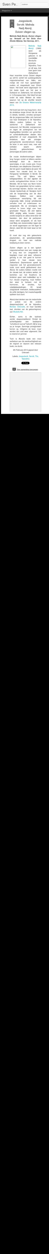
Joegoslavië (23, 356)
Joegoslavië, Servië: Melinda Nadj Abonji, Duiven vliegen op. (25, 26)
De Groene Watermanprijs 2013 (25, 103)
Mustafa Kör (18, 311)
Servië (31, 356)
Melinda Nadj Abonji (35, 46)
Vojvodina (25, 358)
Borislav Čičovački (17, 306)
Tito (36, 356)
